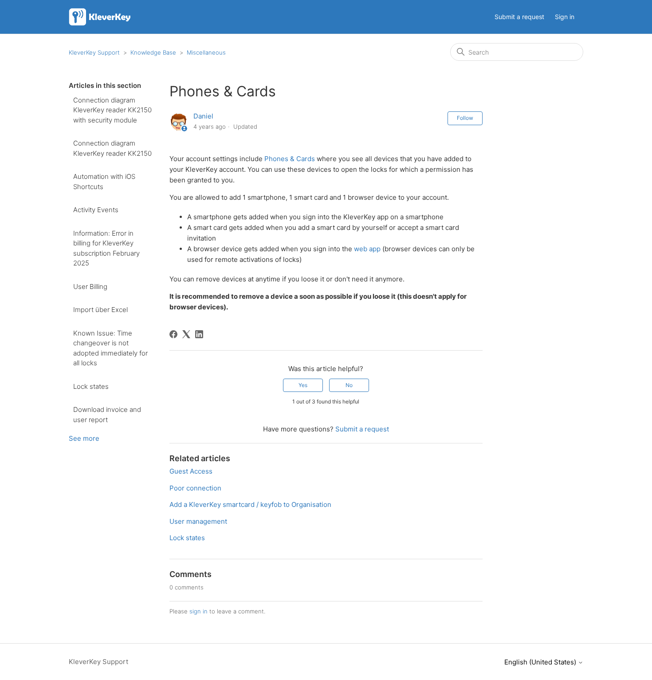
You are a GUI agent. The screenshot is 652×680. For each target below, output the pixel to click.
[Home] (101, 17)
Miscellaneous (206, 52)
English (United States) (541, 662)
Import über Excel (100, 309)
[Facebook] (173, 334)
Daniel (203, 116)
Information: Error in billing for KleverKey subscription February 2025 (106, 248)
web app (367, 249)
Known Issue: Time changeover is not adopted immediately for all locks (110, 348)
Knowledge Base (153, 52)
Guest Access (190, 471)
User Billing (90, 286)
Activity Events (95, 210)
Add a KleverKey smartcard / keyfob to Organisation (250, 504)
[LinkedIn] (199, 334)
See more (84, 438)
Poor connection (195, 488)
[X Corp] (186, 334)
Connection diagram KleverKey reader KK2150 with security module (112, 110)
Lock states (91, 386)
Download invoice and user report (107, 414)
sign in (198, 611)
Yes (303, 385)
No (349, 385)
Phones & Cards (289, 158)
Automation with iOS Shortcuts (104, 181)
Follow (465, 118)
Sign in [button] (564, 16)
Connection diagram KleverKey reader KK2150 (112, 148)
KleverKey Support (94, 52)
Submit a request (519, 16)
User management (198, 521)
